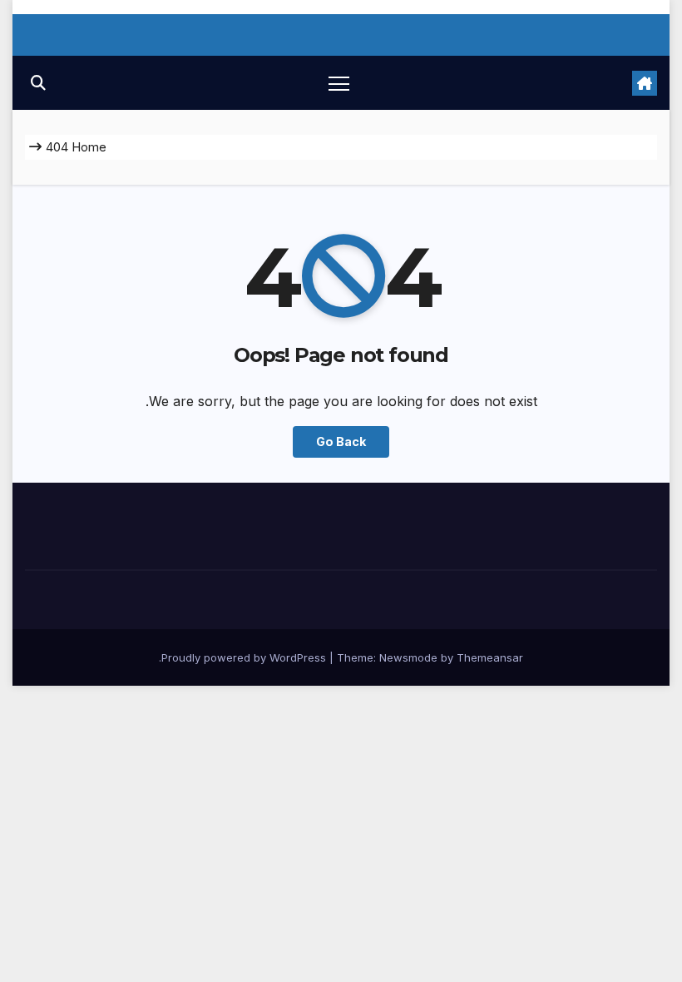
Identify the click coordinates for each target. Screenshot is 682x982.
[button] (38, 83)
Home (89, 147)
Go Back (341, 441)
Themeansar (490, 657)
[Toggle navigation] (339, 83)
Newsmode (408, 657)
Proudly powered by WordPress (245, 657)
